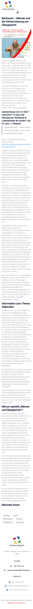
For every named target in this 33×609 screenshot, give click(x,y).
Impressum (11, 603)
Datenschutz (21, 603)
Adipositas (6, 516)
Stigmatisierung (8, 522)
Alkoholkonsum (8, 519)
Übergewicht (20, 522)
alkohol (15, 516)
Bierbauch (19, 519)
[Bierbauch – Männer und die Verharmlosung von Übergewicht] (16, 43)
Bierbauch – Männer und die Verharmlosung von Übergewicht (16, 21)
